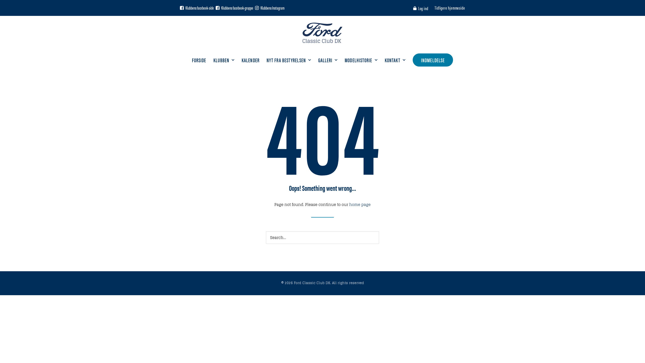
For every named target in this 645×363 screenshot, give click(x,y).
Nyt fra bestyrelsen (286, 60)
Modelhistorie (358, 60)
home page (360, 204)
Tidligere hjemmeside (450, 8)
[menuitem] (421, 8)
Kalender (251, 60)
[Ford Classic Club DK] (322, 33)
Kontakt (393, 60)
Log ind (423, 8)
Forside (199, 60)
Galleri (325, 60)
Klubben (221, 60)
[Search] (322, 237)
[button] (181, 8)
